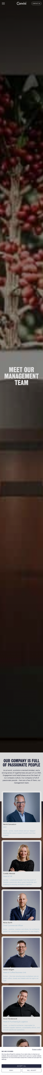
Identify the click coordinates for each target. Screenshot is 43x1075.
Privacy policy (36, 1049)
